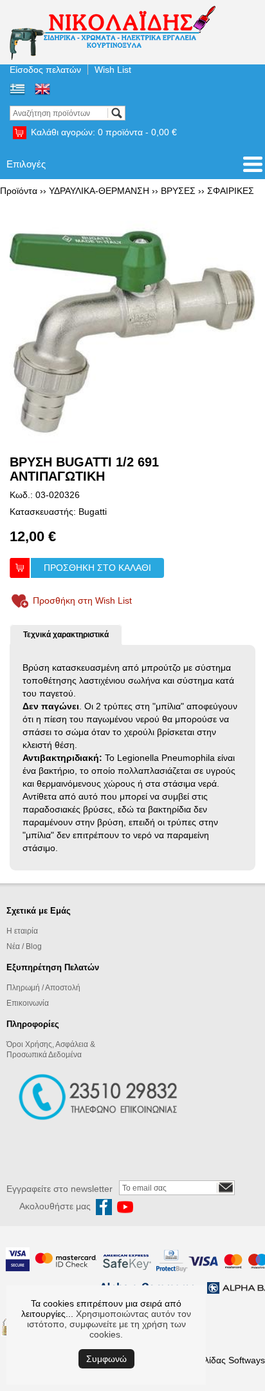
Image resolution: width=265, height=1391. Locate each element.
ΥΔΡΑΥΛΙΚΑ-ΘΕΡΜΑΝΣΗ (99, 191)
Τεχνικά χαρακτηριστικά (66, 634)
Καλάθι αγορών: (104, 132)
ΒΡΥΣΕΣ (178, 191)
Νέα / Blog (24, 946)
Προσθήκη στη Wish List (82, 600)
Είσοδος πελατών (45, 69)
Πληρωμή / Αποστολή (43, 987)
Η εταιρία (22, 930)
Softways (246, 1360)
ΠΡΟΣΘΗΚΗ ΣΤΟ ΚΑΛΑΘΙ (97, 567)
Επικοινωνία (27, 1003)
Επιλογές (26, 163)
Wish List (113, 69)
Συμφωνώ (106, 1359)
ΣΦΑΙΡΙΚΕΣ (230, 191)
